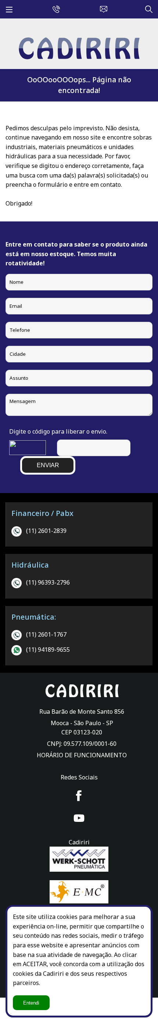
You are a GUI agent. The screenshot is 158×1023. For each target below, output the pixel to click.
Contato (101, 8)
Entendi (31, 1003)
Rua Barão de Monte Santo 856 (81, 711)
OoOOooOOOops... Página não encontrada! (79, 85)
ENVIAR (48, 465)
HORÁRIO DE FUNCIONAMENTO (82, 755)
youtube (79, 818)
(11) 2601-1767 (46, 634)
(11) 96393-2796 (48, 582)
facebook (79, 795)
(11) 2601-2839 (46, 531)
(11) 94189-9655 (48, 649)
